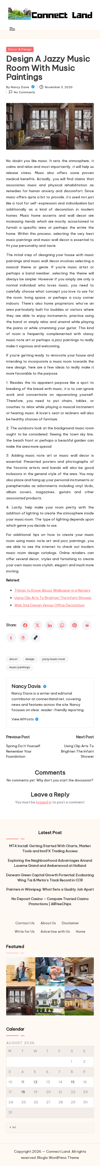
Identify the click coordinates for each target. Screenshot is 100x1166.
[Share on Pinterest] (74, 625)
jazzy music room (53, 659)
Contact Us (25, 923)
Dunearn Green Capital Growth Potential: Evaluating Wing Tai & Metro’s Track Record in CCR (50, 877)
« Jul (12, 1127)
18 (23, 1092)
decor (13, 659)
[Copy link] (36, 637)
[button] (25, 719)
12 (35, 1082)
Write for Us (25, 931)
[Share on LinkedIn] (50, 625)
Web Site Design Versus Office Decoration (49, 605)
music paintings (19, 667)
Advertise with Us (55, 931)
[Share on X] (37, 625)
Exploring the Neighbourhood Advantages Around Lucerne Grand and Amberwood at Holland (50, 863)
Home (80, 931)
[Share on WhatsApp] (62, 625)
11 (22, 1082)
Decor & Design (20, 49)
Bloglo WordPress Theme (58, 1157)
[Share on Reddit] (87, 625)
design (29, 659)
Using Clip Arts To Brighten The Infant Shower (53, 597)
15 (73, 1082)
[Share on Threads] (23, 637)
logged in (44, 802)
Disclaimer (70, 923)
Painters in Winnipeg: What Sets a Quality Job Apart (50, 889)
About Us (48, 923)
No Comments (24, 92)
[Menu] (12, 29)
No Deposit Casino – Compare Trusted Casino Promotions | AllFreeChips (50, 901)
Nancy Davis (27, 686)
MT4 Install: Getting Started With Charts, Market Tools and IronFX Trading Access (50, 848)
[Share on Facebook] (25, 625)
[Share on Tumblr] (11, 637)
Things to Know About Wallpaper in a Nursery (52, 590)
